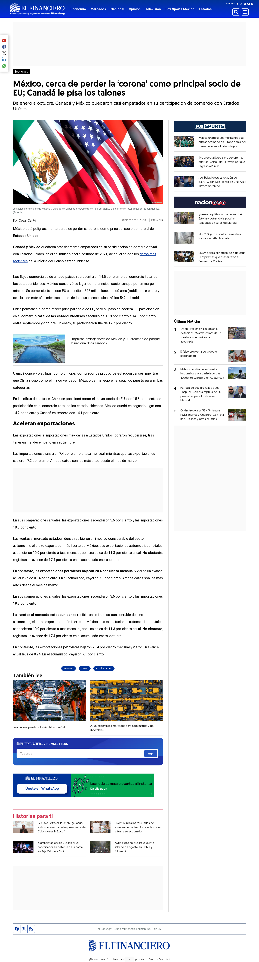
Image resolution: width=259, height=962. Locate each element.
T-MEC (84, 668)
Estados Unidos (104, 668)
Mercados (98, 9)
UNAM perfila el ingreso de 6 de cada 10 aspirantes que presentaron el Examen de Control (222, 257)
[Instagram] (245, 3)
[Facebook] (238, 3)
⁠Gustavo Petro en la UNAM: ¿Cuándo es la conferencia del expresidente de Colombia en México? (62, 827)
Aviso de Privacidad (159, 959)
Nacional (117, 9)
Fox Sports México (179, 9)
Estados (205, 9)
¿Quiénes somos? (98, 959)
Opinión (135, 9)
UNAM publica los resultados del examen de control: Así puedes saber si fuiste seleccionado (138, 827)
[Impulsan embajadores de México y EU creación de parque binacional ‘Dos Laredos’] (39, 348)
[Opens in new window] (184, 238)
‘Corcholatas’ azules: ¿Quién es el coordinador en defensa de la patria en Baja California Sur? (60, 847)
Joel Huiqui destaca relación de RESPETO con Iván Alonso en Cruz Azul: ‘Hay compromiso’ (222, 182)
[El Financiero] (37, 9)
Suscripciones (136, 959)
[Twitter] (242, 3)
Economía (78, 9)
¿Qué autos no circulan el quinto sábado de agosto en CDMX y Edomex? (134, 847)
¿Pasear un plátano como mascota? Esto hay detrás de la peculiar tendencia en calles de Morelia (220, 218)
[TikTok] (253, 3)
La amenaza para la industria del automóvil (39, 727)
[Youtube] (249, 3)
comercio (68, 668)
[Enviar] (150, 753)
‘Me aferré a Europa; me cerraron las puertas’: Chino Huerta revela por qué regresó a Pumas (222, 162)
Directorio (118, 959)
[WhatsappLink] (83, 785)
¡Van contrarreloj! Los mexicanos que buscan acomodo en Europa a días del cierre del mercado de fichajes (222, 142)
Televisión (153, 9)
